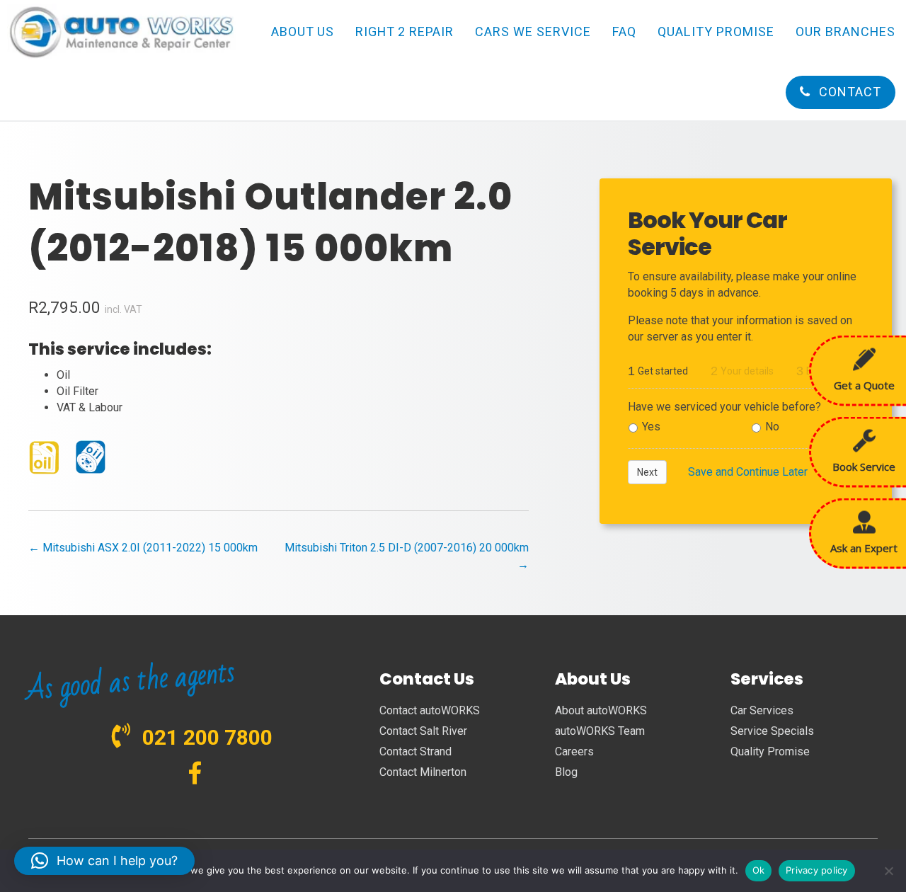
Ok (758, 870)
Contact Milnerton (422, 772)
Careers (574, 751)
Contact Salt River (423, 731)
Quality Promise (770, 751)
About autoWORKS (601, 710)
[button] (104, 861)
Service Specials (772, 731)
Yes (651, 426)
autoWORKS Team (600, 731)
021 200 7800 (207, 737)
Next (647, 472)
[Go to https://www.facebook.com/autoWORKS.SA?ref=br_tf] (195, 775)
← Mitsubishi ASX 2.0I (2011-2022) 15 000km (143, 547)
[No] (888, 871)
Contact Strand (415, 751)
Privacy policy (817, 870)
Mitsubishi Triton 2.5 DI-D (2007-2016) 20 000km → (406, 556)
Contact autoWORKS (429, 710)
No (772, 426)
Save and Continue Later (748, 472)
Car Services (761, 710)
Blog (566, 772)
